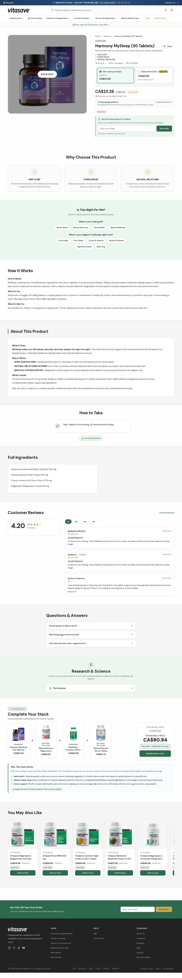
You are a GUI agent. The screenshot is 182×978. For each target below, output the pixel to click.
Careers (140, 952)
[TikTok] (18, 947)
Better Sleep (62, 227)
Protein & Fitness (81, 18)
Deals (147, 18)
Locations (141, 938)
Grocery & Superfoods (105, 18)
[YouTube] (23, 947)
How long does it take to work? (63, 626)
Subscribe (164, 909)
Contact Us (170, 2)
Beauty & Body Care (129, 18)
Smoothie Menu (144, 957)
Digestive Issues (84, 246)
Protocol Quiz (36, 18)
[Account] (165, 10)
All (68, 521)
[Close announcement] (178, 3)
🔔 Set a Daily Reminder (91, 438)
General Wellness (117, 227)
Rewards (140, 943)
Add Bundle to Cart (155, 753)
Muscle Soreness (116, 240)
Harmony (108, 36)
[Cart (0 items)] (171, 10)
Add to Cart (22, 873)
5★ (76, 521)
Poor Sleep (78, 240)
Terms (158, 968)
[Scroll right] (173, 849)
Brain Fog (101, 246)
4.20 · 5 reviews (116, 63)
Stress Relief (99, 227)
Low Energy (63, 240)
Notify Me (164, 128)
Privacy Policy (147, 968)
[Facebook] (14, 947)
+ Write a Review (166, 512)
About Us (141, 933)
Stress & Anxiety (96, 240)
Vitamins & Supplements (57, 18)
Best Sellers (56, 952)
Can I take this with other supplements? (67, 643)
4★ (84, 521)
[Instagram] (9, 947)
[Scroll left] (8, 849)
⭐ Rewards (8, 2)
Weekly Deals (160, 18)
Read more (72, 592)
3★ (93, 521)
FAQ (95, 933)
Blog (138, 948)
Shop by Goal (15, 18)
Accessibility (168, 968)
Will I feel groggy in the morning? (64, 634)
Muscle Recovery (80, 227)
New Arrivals (56, 957)
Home (97, 36)
